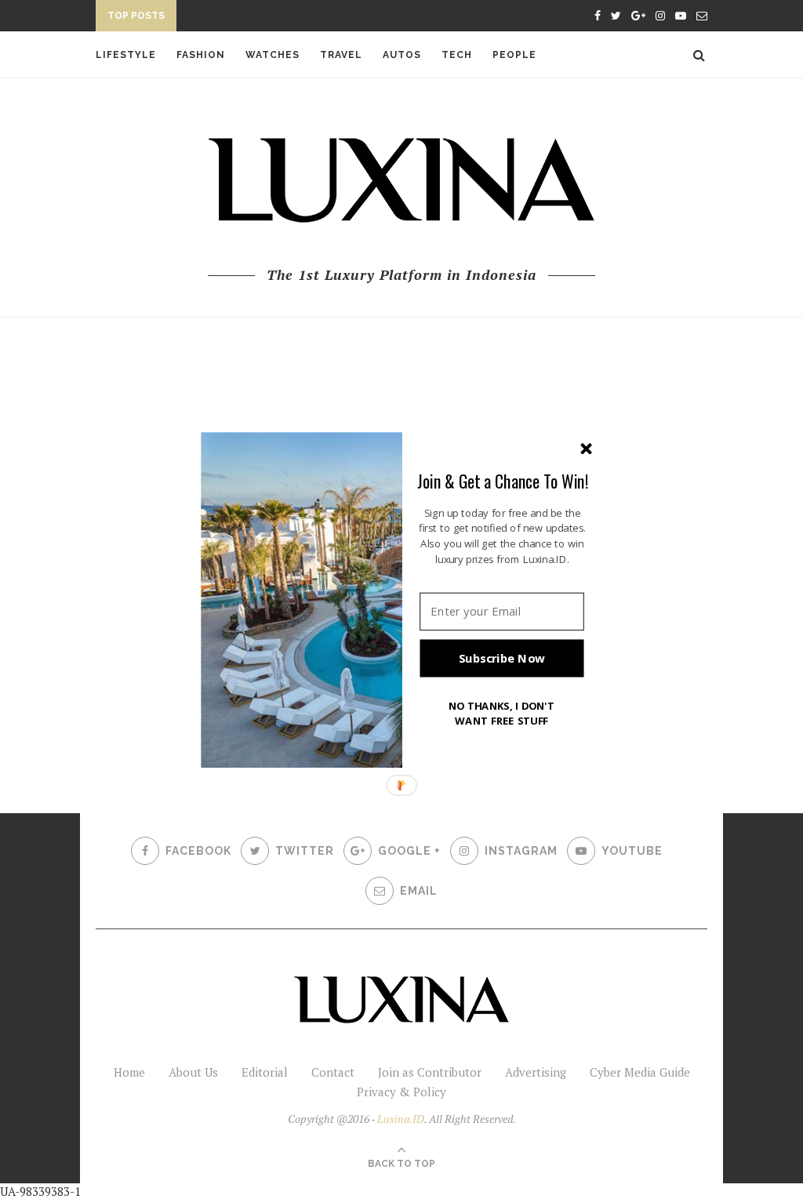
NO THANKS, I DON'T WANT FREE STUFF (502, 712)
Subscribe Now (502, 658)
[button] (502, 480)
